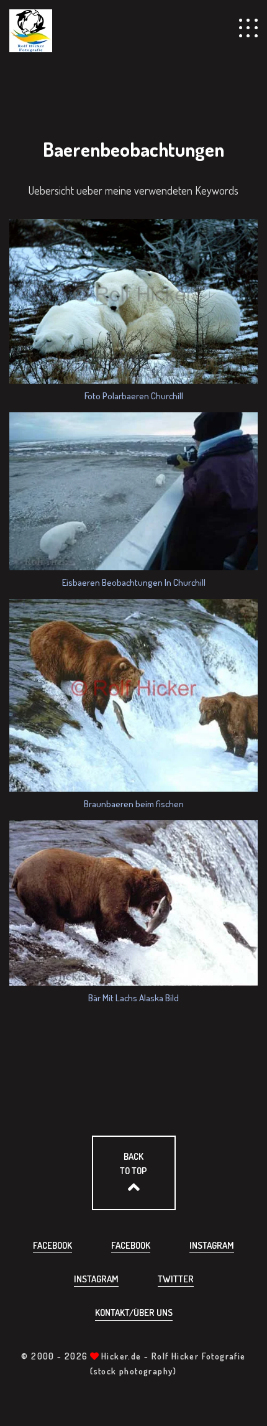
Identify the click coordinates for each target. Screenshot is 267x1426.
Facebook (52, 1245)
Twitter (176, 1279)
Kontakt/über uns (134, 1312)
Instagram (211, 1245)
